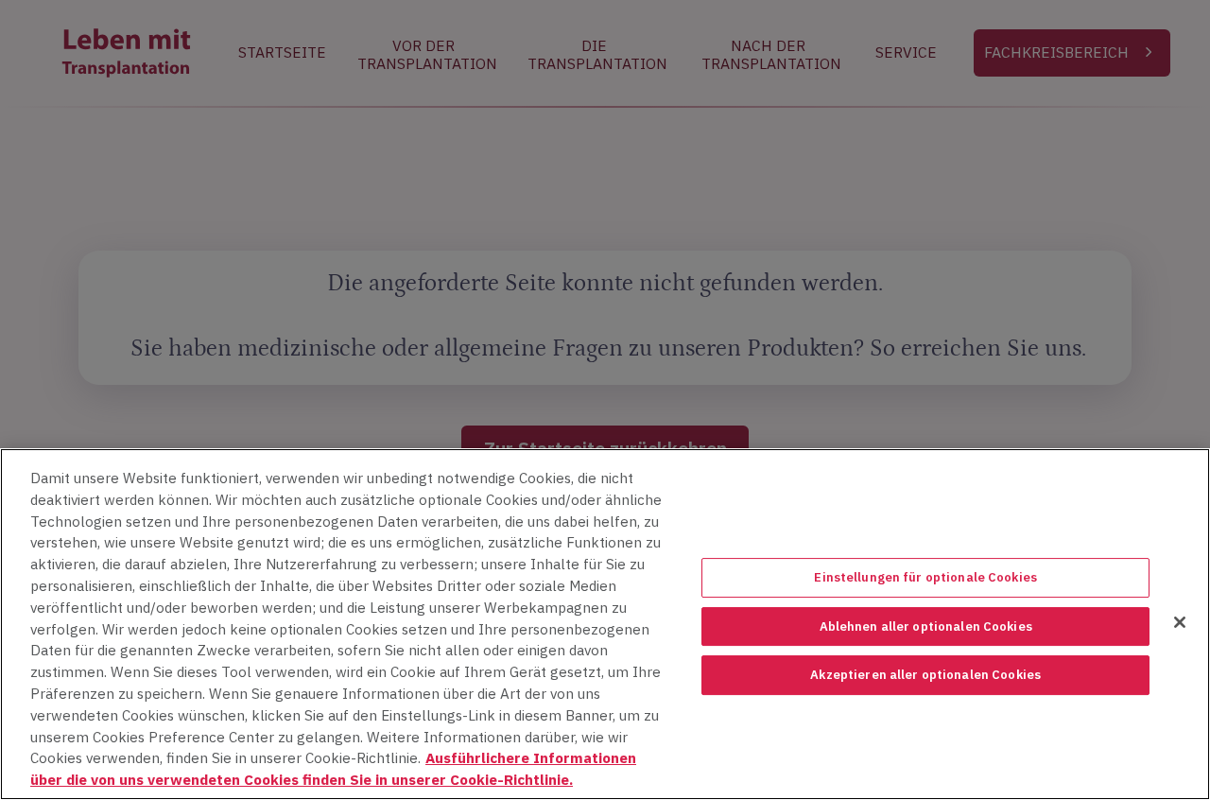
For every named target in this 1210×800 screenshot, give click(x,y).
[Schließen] (1180, 622)
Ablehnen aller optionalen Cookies (926, 626)
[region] (605, 624)
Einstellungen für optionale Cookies (925, 577)
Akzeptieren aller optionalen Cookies (925, 675)
